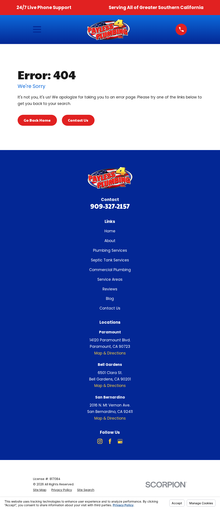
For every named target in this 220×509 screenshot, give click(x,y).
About (109, 240)
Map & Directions (110, 353)
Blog (110, 298)
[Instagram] (99, 441)
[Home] (108, 29)
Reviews (109, 289)
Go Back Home (37, 120)
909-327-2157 (110, 206)
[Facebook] (110, 441)
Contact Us (78, 120)
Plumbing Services (110, 250)
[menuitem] (39, 490)
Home (109, 231)
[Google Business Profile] (120, 441)
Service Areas (109, 279)
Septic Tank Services (110, 260)
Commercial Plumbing (110, 269)
